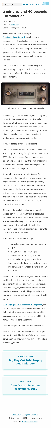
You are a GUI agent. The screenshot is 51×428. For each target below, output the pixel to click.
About (26, 4)
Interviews (15, 24)
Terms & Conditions (30, 421)
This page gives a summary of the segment (22, 304)
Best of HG (35, 4)
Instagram (26, 415)
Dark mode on (46, 3)
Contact (35, 415)
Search (40, 8)
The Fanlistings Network (14, 37)
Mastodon (17, 415)
